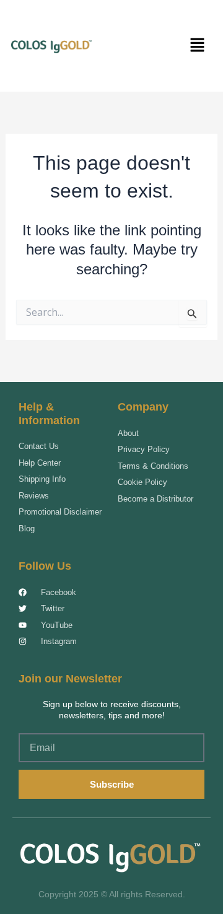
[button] (197, 46)
